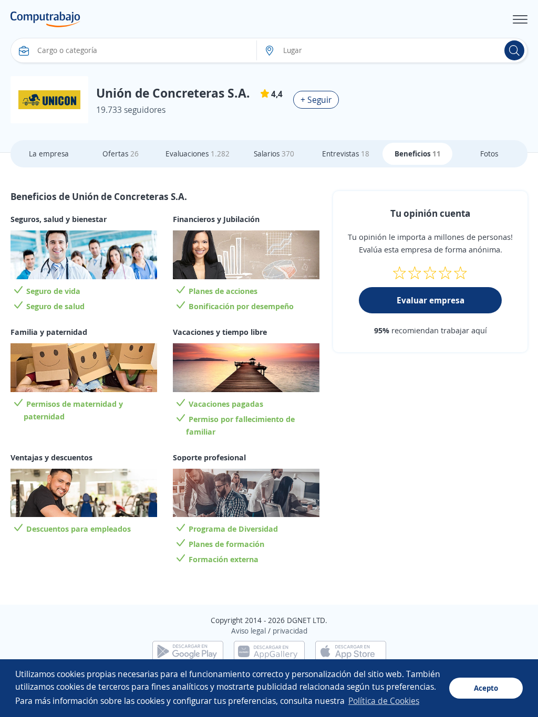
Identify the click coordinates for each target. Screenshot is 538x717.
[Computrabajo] (45, 19)
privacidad (290, 631)
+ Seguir (316, 100)
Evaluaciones (197, 154)
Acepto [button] (486, 688)
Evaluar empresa (430, 300)
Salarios (274, 154)
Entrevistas (345, 154)
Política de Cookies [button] (383, 701)
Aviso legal (248, 631)
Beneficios (418, 154)
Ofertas (120, 154)
